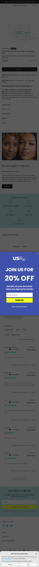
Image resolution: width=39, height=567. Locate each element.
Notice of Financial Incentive (19, 306)
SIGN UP (19, 300)
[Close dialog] (37, 253)
